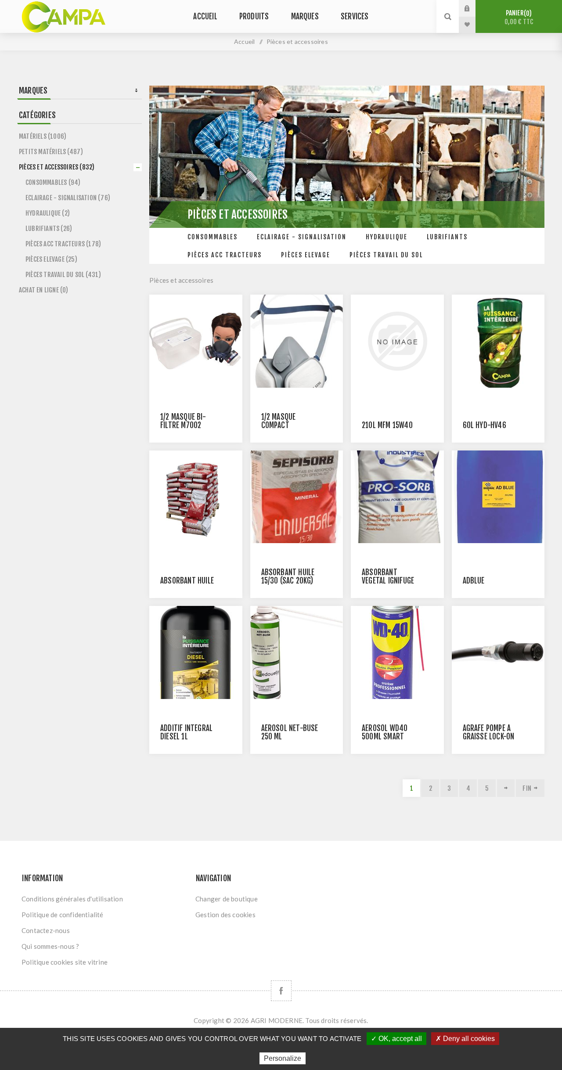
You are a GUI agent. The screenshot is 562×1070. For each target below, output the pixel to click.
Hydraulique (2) (47, 213)
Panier (518, 17)
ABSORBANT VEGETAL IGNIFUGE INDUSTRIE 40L (388, 581)
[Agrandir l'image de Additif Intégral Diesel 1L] (195, 652)
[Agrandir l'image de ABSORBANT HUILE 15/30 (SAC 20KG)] (296, 497)
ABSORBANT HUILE (187, 580)
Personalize (282, 1058)
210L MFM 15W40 (387, 425)
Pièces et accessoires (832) (56, 167)
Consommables (212, 237)
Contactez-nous (46, 930)
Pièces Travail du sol (386, 255)
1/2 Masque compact (278, 421)
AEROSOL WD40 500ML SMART (384, 732)
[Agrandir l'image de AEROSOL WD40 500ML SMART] (397, 652)
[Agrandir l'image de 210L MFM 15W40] (397, 341)
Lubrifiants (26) (48, 228)
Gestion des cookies (225, 915)
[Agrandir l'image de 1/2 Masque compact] (296, 341)
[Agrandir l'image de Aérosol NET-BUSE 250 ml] (296, 652)
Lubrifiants (447, 237)
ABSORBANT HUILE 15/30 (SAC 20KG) (288, 576)
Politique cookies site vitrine (65, 962)
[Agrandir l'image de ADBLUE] (498, 497)
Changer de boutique (226, 899)
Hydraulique (386, 237)
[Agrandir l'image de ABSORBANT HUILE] (195, 497)
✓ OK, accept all (396, 1038)
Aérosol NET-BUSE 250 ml (289, 732)
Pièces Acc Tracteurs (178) (63, 244)
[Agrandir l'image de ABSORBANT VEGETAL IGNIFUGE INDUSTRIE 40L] (397, 497)
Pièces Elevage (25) (51, 259)
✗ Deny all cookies (465, 1038)
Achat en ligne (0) (43, 290)
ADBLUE (474, 580)
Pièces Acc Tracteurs (224, 255)
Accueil (244, 41)
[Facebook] (281, 990)
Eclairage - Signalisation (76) (67, 198)
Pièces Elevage (305, 255)
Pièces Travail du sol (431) (63, 274)
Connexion (474, 8)
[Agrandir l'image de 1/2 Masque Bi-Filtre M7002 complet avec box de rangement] (195, 341)
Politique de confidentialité (63, 915)
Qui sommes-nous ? (50, 946)
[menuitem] (104, 899)
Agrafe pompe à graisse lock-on (489, 732)
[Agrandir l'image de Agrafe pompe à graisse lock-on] (498, 652)
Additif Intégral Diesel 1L (186, 732)
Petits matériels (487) (51, 152)
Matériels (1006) (42, 136)
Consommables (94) (52, 182)
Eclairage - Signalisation (301, 237)
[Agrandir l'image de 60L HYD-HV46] (498, 341)
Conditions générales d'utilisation (72, 899)
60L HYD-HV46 (484, 425)
